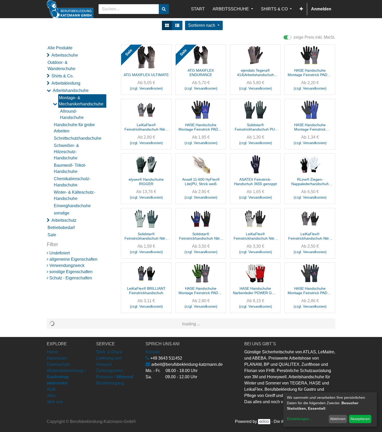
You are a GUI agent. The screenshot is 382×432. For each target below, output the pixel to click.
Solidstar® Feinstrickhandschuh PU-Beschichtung (255, 127)
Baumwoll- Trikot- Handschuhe (70, 168)
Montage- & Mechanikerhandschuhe (81, 101)
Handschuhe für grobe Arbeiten (74, 128)
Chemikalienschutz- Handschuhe (72, 182)
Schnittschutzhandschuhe (77, 138)
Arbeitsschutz (63, 220)
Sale (52, 235)
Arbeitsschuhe (64, 55)
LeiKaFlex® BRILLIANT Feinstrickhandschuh (146, 290)
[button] (301, 9)
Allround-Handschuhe (72, 114)
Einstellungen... (299, 419)
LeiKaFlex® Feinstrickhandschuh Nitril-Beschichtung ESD (255, 236)
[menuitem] (198, 9)
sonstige (61, 213)
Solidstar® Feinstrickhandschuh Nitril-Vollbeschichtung (201, 236)
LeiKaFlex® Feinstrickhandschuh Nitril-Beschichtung (146, 127)
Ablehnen (338, 419)
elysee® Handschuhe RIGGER (146, 181)
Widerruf (124, 377)
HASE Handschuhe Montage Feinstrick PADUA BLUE (201, 127)
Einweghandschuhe (72, 206)
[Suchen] (164, 9)
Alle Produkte (60, 48)
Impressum (57, 358)
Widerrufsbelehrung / (66, 376)
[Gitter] (167, 25)
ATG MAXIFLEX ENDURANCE (201, 72)
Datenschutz (58, 364)
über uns (55, 402)
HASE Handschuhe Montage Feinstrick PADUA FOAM (310, 72)
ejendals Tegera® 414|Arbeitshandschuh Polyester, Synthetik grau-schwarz (255, 72)
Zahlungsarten (109, 370)
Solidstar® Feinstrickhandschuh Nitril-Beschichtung (146, 236)
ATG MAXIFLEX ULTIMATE (146, 75)
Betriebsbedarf (61, 227)
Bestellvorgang (110, 383)
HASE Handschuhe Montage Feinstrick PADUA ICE (310, 290)
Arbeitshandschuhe (71, 90)
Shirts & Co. (62, 76)
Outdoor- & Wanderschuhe (61, 65)
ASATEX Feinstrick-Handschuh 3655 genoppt (255, 181)
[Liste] (177, 25)
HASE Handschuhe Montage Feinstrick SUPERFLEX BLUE (310, 127)
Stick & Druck (109, 352)
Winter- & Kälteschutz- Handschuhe (74, 195)
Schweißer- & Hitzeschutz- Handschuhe (66, 151)
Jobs (51, 395)
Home (52, 352)
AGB (51, 389)
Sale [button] (128, 52)
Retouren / (105, 377)
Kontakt (153, 352)
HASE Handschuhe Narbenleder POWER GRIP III (255, 290)
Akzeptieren (360, 419)
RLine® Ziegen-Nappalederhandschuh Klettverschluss (310, 181)
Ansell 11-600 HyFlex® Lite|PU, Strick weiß (201, 181)
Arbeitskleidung (65, 83)
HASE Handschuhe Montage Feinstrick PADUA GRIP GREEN (201, 290)
